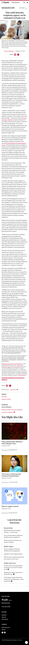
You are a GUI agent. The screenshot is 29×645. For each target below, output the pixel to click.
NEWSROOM (8, 8)
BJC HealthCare (22, 375)
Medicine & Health (6, 399)
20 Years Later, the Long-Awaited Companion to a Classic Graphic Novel (13, 567)
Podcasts (4, 617)
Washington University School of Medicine (12, 363)
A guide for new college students (13, 554)
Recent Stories (8, 528)
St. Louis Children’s (16, 366)
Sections (22, 8)
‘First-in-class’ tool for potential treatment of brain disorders (11, 475)
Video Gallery (5, 619)
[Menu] (27, 2)
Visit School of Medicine (7, 412)
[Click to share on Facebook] (15, 55)
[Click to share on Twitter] (18, 55)
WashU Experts (8, 546)
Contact (3, 629)
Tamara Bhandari (9, 51)
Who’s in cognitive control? (10, 506)
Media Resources (6, 627)
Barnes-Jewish (6, 366)
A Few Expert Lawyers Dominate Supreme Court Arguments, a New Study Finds (13, 579)
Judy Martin (13, 389)
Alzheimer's (4, 396)
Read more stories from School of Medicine (12, 409)
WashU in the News (10, 563)
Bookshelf (4, 615)
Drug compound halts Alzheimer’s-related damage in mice (12, 443)
